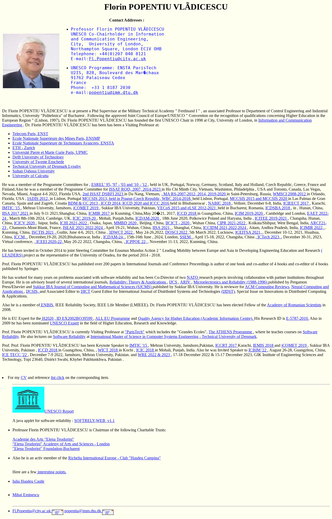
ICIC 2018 (145, 350)
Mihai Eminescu (25, 495)
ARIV (185, 282)
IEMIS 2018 (263, 345)
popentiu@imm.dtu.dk (113, 92)
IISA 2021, (162, 227)
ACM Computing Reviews (267, 287)
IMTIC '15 (11, 208)
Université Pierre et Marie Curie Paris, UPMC (50, 152)
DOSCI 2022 (176, 232)
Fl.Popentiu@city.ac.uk (117, 58)
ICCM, (20, 237)
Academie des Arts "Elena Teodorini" (43, 439)
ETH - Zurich (23, 148)
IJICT (85, 291)
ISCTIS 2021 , (44, 232)
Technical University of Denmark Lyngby (46, 166)
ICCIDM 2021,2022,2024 (225, 227)
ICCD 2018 (187, 213)
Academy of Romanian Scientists (294, 305)
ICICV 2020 (25, 223)
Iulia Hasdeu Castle (28, 481)
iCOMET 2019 (86, 208)
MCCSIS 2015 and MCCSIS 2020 (259, 198)
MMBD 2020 (125, 223)
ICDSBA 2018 (278, 208)
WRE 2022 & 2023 (154, 354)
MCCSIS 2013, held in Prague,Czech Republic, (122, 198)
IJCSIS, (33, 291)
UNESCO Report (59, 411)
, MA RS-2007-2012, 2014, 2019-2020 (194, 194)
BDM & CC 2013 (83, 203)
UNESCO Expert (64, 323)
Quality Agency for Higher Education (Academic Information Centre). (196, 318)
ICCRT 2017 (226, 345)
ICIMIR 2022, (312, 227)
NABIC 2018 (220, 203)
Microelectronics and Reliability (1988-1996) (230, 282)
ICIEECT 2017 (296, 203)
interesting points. (51, 472)
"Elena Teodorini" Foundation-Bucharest (46, 448)
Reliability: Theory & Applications (138, 282)
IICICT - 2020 (177, 223)
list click (57, 377)
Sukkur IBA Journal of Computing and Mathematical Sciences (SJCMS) (93, 287)
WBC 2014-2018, (177, 198)
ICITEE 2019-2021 (271, 218)
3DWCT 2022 (121, 232)
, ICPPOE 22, (136, 241)
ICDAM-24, (114, 237)
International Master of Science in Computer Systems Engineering (145, 336)
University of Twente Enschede (38, 162)
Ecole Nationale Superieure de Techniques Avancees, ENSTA (63, 143)
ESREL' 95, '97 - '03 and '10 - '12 (119, 184)
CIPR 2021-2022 (231, 223)
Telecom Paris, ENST (30, 134)
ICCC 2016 (160, 203)
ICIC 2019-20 (85, 218)
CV (24, 377)
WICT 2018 (108, 350)
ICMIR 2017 (99, 213)
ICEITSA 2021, (248, 232)
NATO (193, 277)
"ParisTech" (134, 332)
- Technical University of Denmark (228, 336)
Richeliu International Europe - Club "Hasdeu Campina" (114, 458)
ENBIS (46, 305)
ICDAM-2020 (147, 218)
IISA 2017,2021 (16, 213)
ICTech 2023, (269, 237)
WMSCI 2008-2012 (290, 194)
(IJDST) (228, 291)
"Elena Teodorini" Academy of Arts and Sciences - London (61, 444)
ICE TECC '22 (15, 354)
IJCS (173, 282)
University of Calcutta (30, 176)
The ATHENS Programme (231, 332)
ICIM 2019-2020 (249, 213)
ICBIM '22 (257, 350)
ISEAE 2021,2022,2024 (83, 227)
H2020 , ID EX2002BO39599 (67, 318)
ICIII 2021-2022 (74, 223)
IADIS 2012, (38, 198)
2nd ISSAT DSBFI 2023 (103, 194)
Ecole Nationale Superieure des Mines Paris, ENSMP (56, 138)
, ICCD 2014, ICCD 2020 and (124, 203)
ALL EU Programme (112, 318)
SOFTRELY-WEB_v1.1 (94, 420)
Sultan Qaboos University (33, 171)
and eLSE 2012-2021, (199, 208)
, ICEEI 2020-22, (49, 241)
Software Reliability (69, 336)
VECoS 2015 (169, 208)
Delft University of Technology (38, 157)
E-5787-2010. (297, 318)
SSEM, (186, 237)
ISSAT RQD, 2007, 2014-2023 (135, 189)
